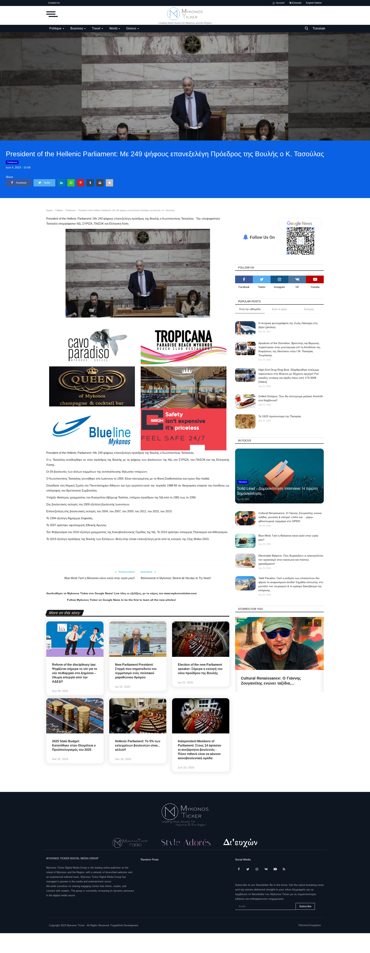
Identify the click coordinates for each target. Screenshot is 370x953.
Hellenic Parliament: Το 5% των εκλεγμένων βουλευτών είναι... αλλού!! (137, 745)
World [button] (113, 28)
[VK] (297, 279)
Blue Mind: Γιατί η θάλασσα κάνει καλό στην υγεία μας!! (99, 578)
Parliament (12, 162)
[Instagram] (279, 279)
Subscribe (305, 906)
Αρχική (49, 210)
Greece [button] (131, 28)
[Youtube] (315, 279)
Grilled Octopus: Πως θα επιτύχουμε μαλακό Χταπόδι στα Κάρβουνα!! (290, 398)
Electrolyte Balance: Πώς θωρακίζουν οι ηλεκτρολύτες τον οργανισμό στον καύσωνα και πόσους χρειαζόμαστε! (290, 559)
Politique (59, 210)
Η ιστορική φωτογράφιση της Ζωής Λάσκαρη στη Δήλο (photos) (288, 325)
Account (279, 3)
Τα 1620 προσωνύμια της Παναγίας (279, 416)
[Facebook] (244, 279)
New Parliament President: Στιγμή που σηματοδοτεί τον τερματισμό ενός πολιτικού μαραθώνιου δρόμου (136, 671)
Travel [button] (96, 28)
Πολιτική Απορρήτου (310, 925)
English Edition (314, 3)
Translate (319, 28)
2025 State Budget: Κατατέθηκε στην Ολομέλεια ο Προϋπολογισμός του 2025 (74, 745)
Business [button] (77, 28)
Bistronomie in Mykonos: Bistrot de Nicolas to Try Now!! (176, 578)
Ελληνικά (296, 3)
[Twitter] (262, 279)
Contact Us (54, 3)
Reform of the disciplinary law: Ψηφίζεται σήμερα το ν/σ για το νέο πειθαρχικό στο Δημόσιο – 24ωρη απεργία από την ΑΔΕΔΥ (74, 673)
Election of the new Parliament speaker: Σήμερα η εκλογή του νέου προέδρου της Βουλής (200, 669)
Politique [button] (55, 28)
